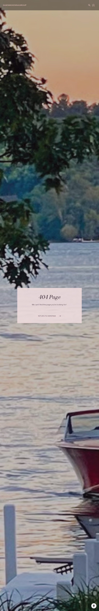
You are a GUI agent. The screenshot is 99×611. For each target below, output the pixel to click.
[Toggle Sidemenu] (93, 5)
